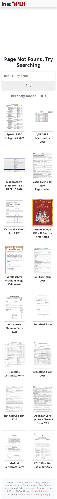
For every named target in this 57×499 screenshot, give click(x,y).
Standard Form (43, 324)
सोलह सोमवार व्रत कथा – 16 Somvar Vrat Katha (42, 233)
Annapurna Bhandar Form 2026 (14, 328)
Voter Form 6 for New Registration (42, 185)
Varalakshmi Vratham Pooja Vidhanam (14, 280)
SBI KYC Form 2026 (43, 278)
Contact (29, 494)
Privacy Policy (42, 494)
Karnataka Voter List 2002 (14, 231)
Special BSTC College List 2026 (14, 136)
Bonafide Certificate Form (14, 373)
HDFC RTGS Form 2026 (14, 417)
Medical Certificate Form (14, 465)
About (21, 494)
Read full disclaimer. (41, 491)
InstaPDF (11, 494)
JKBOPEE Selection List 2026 (43, 138)
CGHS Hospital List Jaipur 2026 (42, 465)
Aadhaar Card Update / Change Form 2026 (43, 419)
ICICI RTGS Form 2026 (42, 373)
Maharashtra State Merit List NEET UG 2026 (14, 185)
